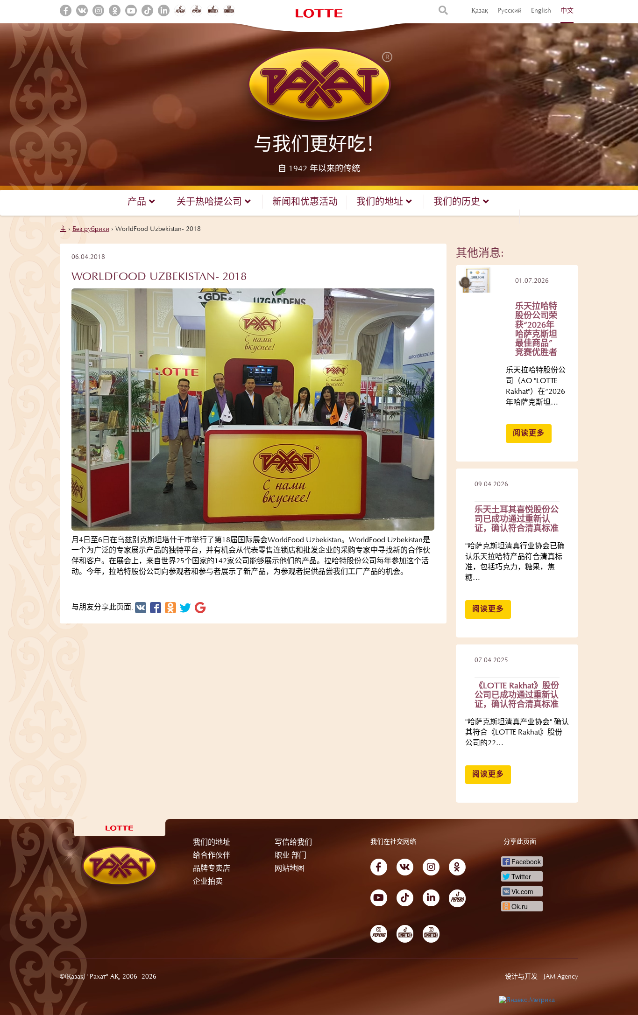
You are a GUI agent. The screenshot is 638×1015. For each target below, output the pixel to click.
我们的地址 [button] (381, 202)
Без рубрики (90, 229)
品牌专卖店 (211, 869)
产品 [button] (138, 202)
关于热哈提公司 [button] (211, 202)
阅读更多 (529, 433)
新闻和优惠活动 (305, 202)
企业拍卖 (208, 882)
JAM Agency (561, 977)
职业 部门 (290, 856)
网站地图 (290, 869)
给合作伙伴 (211, 856)
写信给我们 (293, 843)
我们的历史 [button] (458, 202)
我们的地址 (211, 843)
